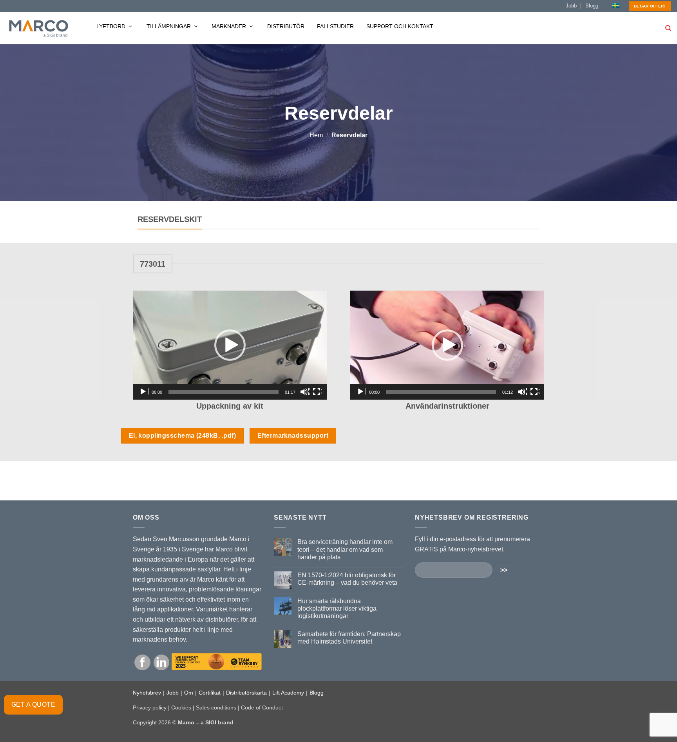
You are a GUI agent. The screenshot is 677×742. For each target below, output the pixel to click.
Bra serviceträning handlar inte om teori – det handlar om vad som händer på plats (345, 549)
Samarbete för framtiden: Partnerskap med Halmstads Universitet (349, 638)
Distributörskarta (246, 692)
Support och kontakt (399, 26)
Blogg (591, 6)
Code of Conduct (262, 707)
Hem (316, 135)
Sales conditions (216, 707)
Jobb (571, 6)
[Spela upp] (143, 392)
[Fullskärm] (317, 392)
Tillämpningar (169, 26)
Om (188, 692)
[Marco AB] (38, 28)
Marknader (230, 26)
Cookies (181, 707)
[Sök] (668, 28)
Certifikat (210, 692)
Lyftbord (111, 26)
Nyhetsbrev (147, 692)
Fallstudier (335, 26)
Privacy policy (150, 707)
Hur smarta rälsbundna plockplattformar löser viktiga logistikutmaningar (337, 608)
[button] (230, 345)
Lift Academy (288, 692)
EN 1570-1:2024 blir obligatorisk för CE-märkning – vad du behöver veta (347, 579)
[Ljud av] (305, 392)
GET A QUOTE (33, 704)
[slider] (223, 392)
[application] (230, 345)
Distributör (285, 26)
